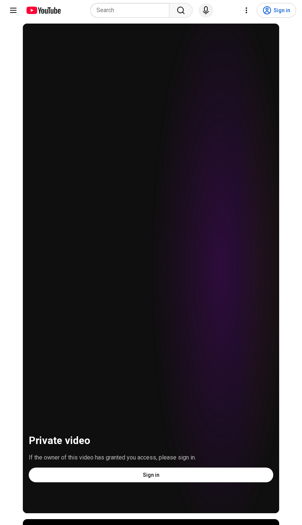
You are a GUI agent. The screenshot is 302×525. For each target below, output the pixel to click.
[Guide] (13, 10)
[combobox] (132, 10)
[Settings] (246, 10)
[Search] (181, 10)
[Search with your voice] (206, 10)
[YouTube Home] (43, 10)
